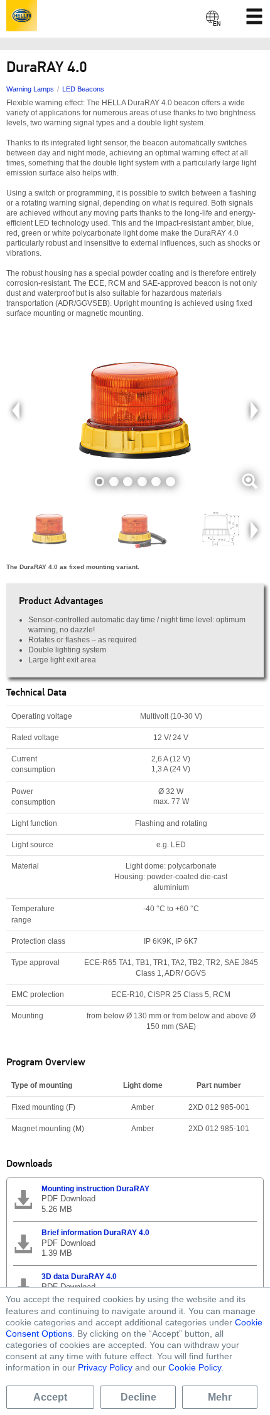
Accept (50, 1397)
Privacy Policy (105, 1367)
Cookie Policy (194, 1367)
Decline (138, 1397)
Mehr (220, 1397)
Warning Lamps (30, 89)
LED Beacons (83, 89)
